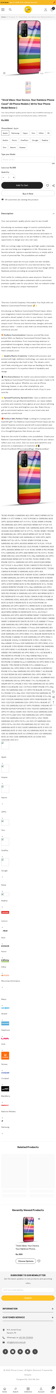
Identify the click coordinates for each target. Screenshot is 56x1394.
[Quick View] (39, 1219)
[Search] (10, 9)
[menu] (2, 9)
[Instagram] (12, 1351)
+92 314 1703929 (26, 1337)
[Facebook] (5, 1351)
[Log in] (45, 9)
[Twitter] (35, 1351)
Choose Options (25, 1261)
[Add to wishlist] (47, 185)
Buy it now (28, 193)
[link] (14, 1191)
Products (12, 17)
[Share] (53, 185)
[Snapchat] (27, 1351)
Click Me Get (33, 1379)
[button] (28, 758)
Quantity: (5, 172)
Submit (28, 1298)
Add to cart (22, 185)
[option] (28, 48)
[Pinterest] (20, 1351)
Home (3, 17)
